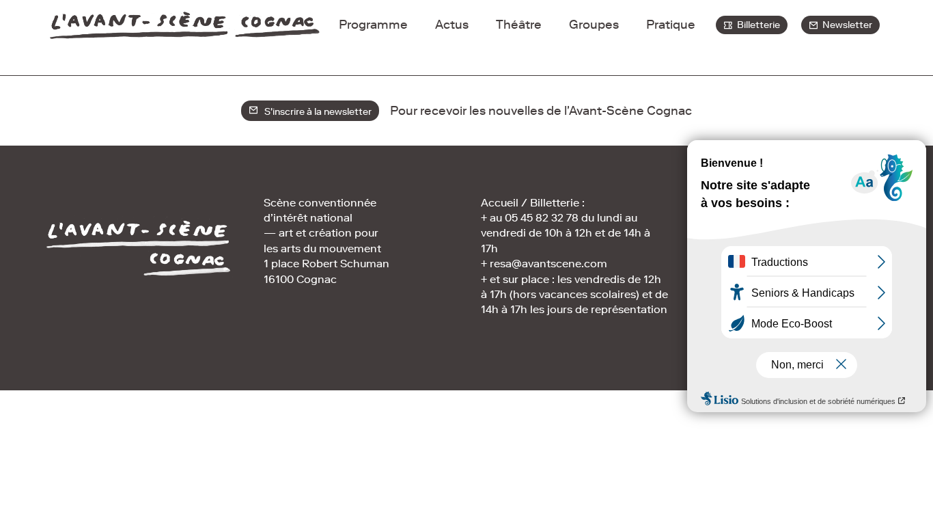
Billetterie (756, 25)
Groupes (594, 24)
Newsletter (845, 25)
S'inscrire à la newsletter (315, 112)
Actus (452, 24)
